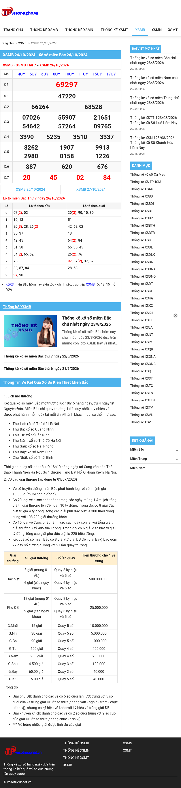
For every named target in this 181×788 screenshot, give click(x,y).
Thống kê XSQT (141, 371)
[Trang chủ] (23, 760)
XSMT (173, 30)
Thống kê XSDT (141, 284)
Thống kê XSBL (141, 211)
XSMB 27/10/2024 (91, 189)
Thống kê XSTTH (142, 400)
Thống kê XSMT (114, 30)
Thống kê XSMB (44, 30)
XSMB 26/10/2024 (54, 65)
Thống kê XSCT (141, 240)
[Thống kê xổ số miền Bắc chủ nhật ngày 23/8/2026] (30, 331)
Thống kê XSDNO (143, 276)
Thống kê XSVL (141, 415)
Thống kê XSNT (141, 335)
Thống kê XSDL (141, 247)
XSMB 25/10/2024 (30, 189)
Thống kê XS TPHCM (145, 182)
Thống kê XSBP (141, 218)
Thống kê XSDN (141, 262)
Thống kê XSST (141, 378)
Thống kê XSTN (141, 393)
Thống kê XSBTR (142, 233)
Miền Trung (138, 459)
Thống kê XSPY (141, 342)
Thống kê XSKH (141, 313)
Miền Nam (137, 468)
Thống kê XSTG (141, 386)
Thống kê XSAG (141, 189)
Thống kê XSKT (141, 320)
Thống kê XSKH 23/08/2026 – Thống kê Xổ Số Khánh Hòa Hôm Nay (154, 143)
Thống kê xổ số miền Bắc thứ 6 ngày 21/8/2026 (41, 369)
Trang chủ (13, 30)
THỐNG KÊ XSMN (76, 750)
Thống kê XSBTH (142, 226)
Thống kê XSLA (141, 327)
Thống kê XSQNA (143, 357)
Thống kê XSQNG (143, 364)
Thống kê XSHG (141, 298)
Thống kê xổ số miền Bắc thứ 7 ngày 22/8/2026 (41, 356)
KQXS (10, 284)
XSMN (157, 30)
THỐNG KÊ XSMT (76, 758)
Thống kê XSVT (141, 422)
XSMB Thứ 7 (26, 65)
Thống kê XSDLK (142, 255)
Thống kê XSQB (141, 349)
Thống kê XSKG (141, 306)
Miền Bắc (137, 449)
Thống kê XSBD (141, 196)
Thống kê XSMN (79, 30)
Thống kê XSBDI (142, 204)
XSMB (140, 30)
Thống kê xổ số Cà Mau (147, 175)
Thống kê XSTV (141, 408)
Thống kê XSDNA (143, 269)
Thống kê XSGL (141, 291)
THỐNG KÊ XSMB (76, 743)
